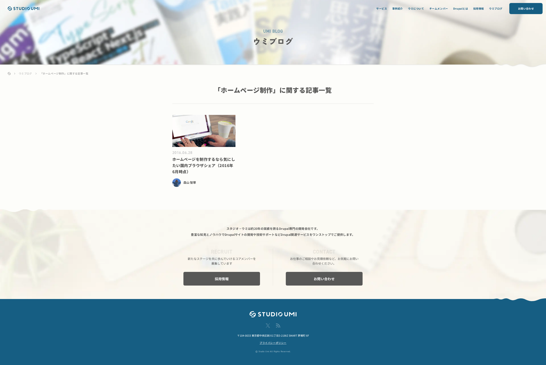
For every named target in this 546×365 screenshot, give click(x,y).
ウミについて (416, 8)
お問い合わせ (526, 8)
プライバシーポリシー (273, 342)
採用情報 (478, 8)
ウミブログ (495, 8)
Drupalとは (460, 8)
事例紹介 (397, 8)
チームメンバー (438, 8)
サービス (381, 8)
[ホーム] (9, 73)
